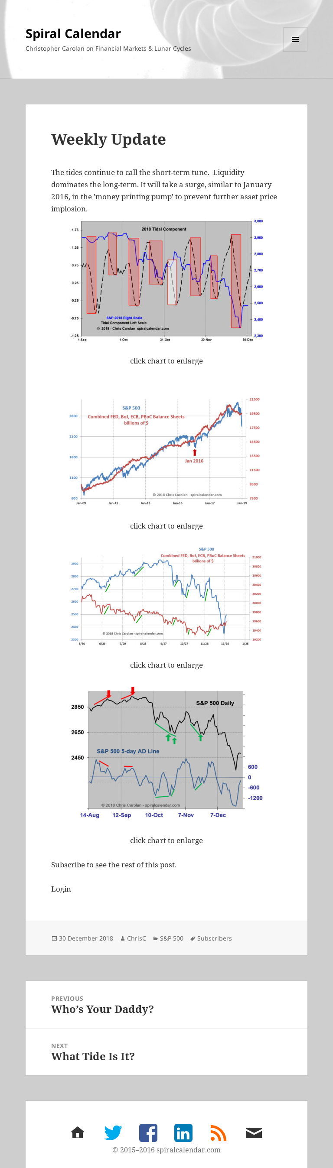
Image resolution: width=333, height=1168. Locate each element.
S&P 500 (171, 938)
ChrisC (136, 938)
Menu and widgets (295, 51)
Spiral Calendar (73, 33)
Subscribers (214, 938)
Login (61, 889)
